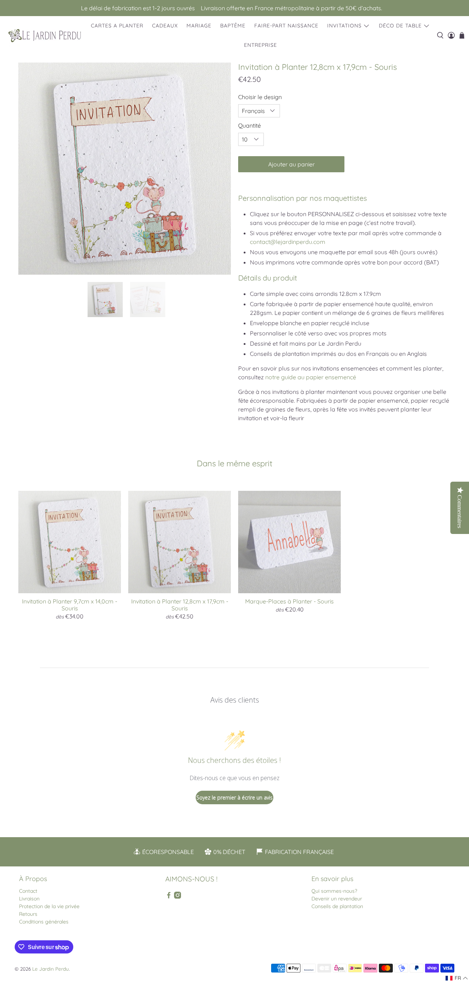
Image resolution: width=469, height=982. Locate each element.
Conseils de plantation (337, 906)
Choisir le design (260, 97)
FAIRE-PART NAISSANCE (286, 25)
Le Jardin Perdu (50, 969)
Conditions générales (44, 921)
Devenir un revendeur (336, 898)
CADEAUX (165, 25)
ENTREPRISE (260, 45)
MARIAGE (199, 25)
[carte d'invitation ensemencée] (124, 169)
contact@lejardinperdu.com (287, 241)
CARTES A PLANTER (117, 25)
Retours (28, 914)
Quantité (249, 125)
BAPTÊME (232, 25)
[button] (457, 978)
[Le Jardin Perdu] (44, 35)
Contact (28, 891)
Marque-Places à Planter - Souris (289, 601)
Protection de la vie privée (49, 906)
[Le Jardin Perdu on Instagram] (177, 896)
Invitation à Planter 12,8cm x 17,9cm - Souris (179, 605)
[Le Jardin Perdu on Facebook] (168, 896)
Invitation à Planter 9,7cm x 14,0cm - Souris (69, 605)
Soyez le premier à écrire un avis (234, 797)
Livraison (29, 898)
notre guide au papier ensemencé (310, 377)
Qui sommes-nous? (334, 891)
